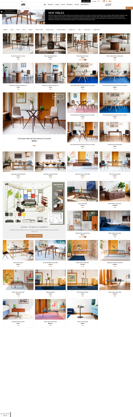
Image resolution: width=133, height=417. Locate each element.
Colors (77, 4)
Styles (63, 4)
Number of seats (39, 29)
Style (79, 29)
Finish (18, 29)
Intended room (72, 29)
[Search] (22, 1)
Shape (24, 29)
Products (50, 4)
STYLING (94, 1)
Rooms (57, 4)
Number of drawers (61, 29)
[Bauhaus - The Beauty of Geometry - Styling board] (34, 210)
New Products (85, 4)
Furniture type (87, 29)
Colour (11, 29)
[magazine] (45, 4)
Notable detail (96, 29)
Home (22, 8)
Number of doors (50, 29)
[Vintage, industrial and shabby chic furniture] (24, 5)
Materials (69, 4)
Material (30, 29)
